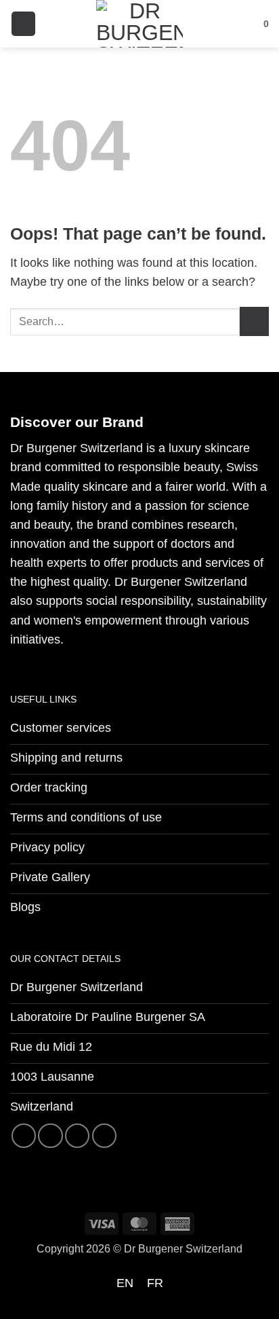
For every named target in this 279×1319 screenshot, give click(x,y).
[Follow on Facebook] (24, 1135)
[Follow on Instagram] (50, 1135)
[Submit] (254, 321)
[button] (23, 24)
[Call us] (104, 1135)
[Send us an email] (77, 1135)
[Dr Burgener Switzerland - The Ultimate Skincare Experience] (139, 24)
